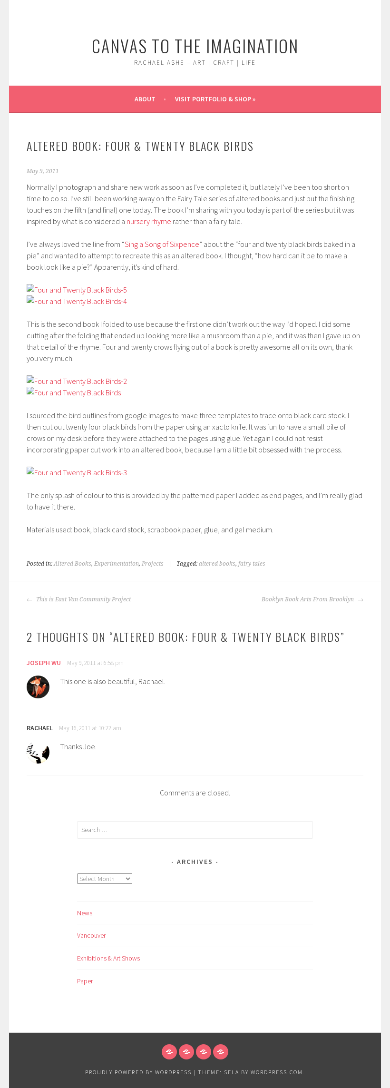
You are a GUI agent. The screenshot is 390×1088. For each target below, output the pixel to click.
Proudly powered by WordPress (138, 1072)
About (145, 99)
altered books (217, 563)
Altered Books (72, 563)
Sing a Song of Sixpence (162, 244)
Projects (153, 563)
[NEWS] (169, 1051)
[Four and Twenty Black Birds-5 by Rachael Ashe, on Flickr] (77, 289)
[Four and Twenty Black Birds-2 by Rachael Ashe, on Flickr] (77, 381)
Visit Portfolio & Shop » (215, 99)
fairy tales (251, 563)
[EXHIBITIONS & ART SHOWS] (203, 1051)
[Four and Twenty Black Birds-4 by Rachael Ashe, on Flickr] (77, 301)
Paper (85, 981)
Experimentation (116, 563)
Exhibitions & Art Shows (108, 958)
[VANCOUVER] (186, 1051)
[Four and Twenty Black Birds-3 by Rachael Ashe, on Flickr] (77, 472)
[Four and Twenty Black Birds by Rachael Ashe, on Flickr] (74, 392)
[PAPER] (220, 1051)
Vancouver (91, 935)
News (84, 913)
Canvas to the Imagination (195, 45)
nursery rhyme (149, 221)
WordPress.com (277, 1072)
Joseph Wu (44, 662)
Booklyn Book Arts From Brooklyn (308, 599)
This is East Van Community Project (83, 599)
